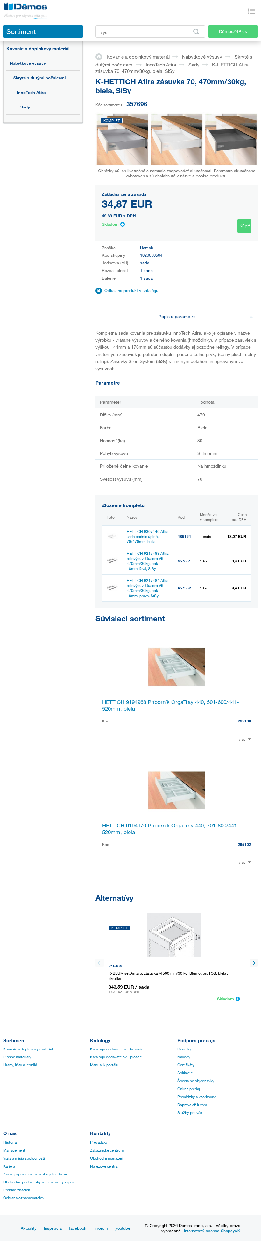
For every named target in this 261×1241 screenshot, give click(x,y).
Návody (183, 1056)
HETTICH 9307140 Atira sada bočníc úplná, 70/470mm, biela (147, 536)
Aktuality (29, 1228)
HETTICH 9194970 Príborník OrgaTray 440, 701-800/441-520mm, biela (170, 828)
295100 (244, 720)
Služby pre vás (189, 1112)
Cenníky (184, 1048)
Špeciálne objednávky (195, 1080)
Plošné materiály (17, 1056)
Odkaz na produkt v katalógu (131, 290)
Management (14, 1150)
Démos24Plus (233, 31)
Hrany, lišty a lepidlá (20, 1064)
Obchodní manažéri (106, 1158)
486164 (184, 536)
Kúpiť (244, 225)
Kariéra (9, 1165)
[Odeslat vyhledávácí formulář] (196, 31)
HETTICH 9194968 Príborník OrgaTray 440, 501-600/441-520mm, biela (170, 705)
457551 (184, 560)
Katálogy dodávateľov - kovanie (116, 1048)
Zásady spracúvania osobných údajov (35, 1173)
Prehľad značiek (16, 1189)
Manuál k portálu (104, 1064)
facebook (77, 1228)
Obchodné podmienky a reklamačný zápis (38, 1181)
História (10, 1142)
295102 (244, 844)
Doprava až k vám (192, 1104)
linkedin (101, 1228)
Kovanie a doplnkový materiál (38, 48)
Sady (25, 106)
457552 (184, 587)
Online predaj (188, 1088)
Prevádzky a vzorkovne (196, 1096)
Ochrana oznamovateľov (23, 1197)
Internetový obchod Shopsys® (212, 1230)
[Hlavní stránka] (101, 56)
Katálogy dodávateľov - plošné (116, 1056)
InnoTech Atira (31, 92)
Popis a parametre (177, 316)
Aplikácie (185, 1072)
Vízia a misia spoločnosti (24, 1158)
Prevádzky (99, 1142)
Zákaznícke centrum (107, 1150)
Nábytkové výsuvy (28, 63)
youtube (122, 1228)
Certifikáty (185, 1064)
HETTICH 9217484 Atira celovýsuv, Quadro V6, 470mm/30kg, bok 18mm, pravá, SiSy (147, 588)
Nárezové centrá (103, 1165)
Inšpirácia (53, 1228)
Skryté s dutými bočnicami (39, 77)
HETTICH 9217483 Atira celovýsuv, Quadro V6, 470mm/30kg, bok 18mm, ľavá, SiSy (147, 561)
